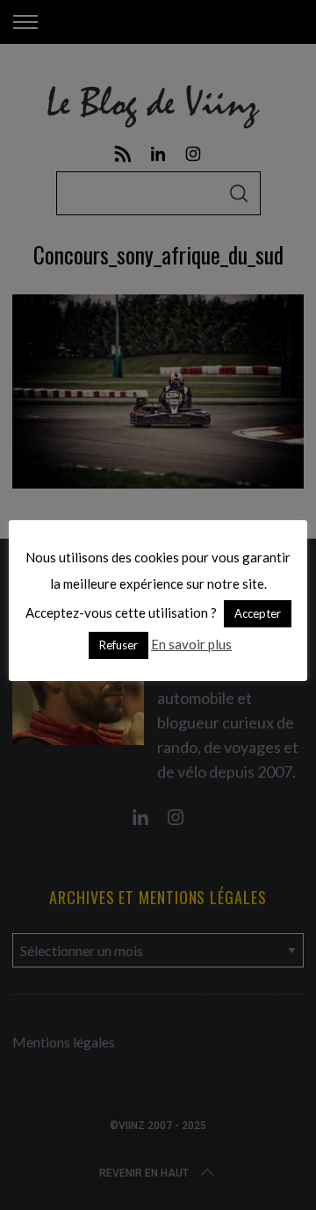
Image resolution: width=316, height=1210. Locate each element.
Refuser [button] (118, 645)
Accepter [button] (257, 613)
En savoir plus (191, 644)
